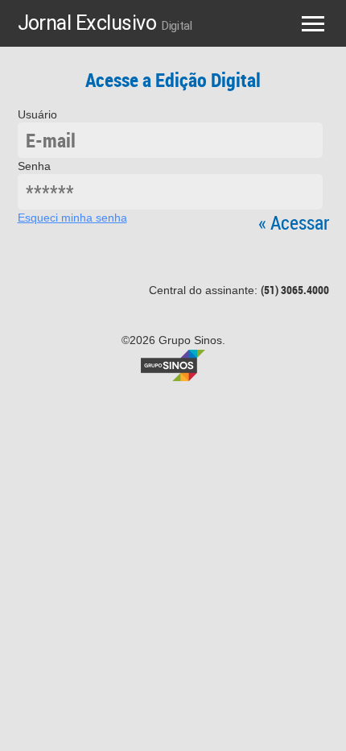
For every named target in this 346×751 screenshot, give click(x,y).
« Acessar (293, 222)
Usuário (37, 114)
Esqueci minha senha (72, 217)
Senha (34, 166)
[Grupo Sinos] (173, 364)
